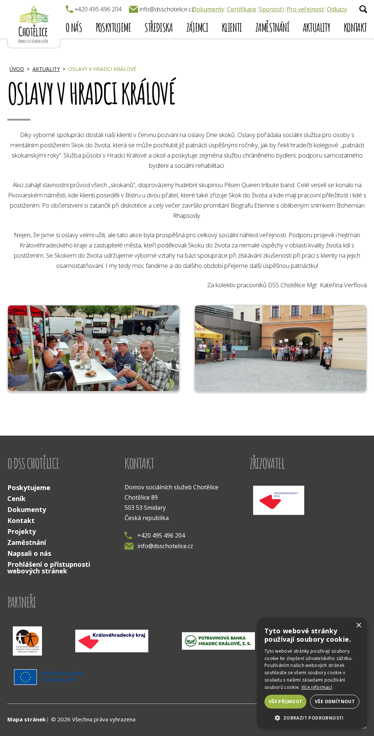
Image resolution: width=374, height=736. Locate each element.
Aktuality (316, 27)
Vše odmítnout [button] (335, 701)
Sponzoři (271, 9)
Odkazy (337, 9)
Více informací (316, 687)
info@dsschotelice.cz (165, 546)
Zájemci (197, 27)
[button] (311, 717)
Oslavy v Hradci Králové (102, 68)
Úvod (16, 68)
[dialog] (312, 673)
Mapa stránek (26, 719)
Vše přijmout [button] (285, 701)
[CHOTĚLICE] (33, 24)
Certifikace (241, 9)
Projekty (21, 531)
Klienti (232, 27)
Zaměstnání (272, 27)
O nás (74, 27)
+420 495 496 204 (161, 535)
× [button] (358, 625)
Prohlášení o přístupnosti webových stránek (48, 567)
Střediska (158, 27)
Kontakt (355, 27)
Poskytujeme (113, 27)
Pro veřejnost (305, 9)
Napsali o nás (29, 553)
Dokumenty (208, 9)
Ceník (16, 498)
